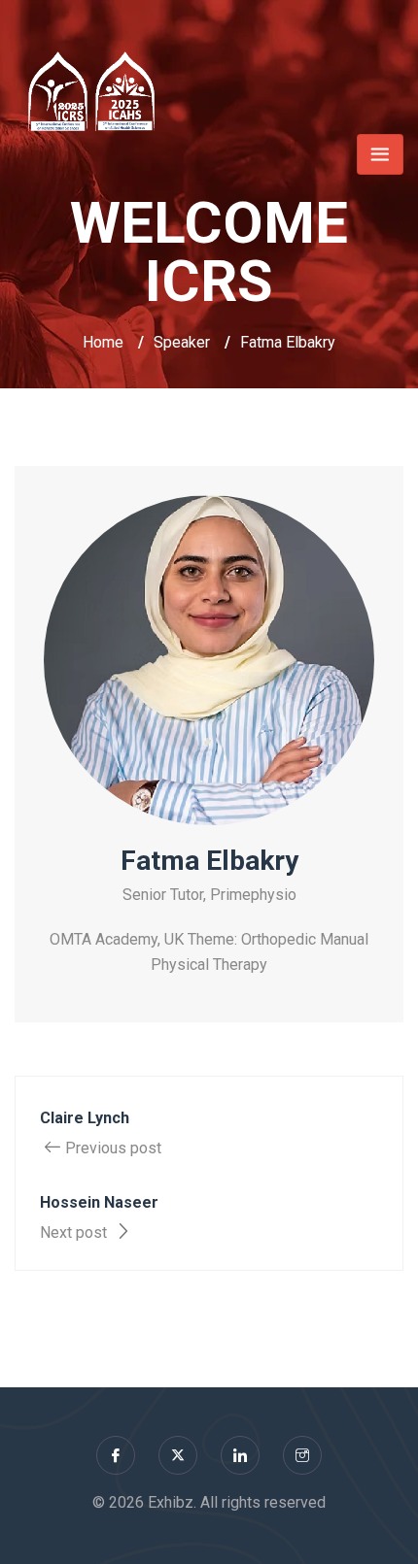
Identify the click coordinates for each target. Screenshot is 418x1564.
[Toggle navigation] (380, 154)
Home (103, 342)
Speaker (182, 342)
